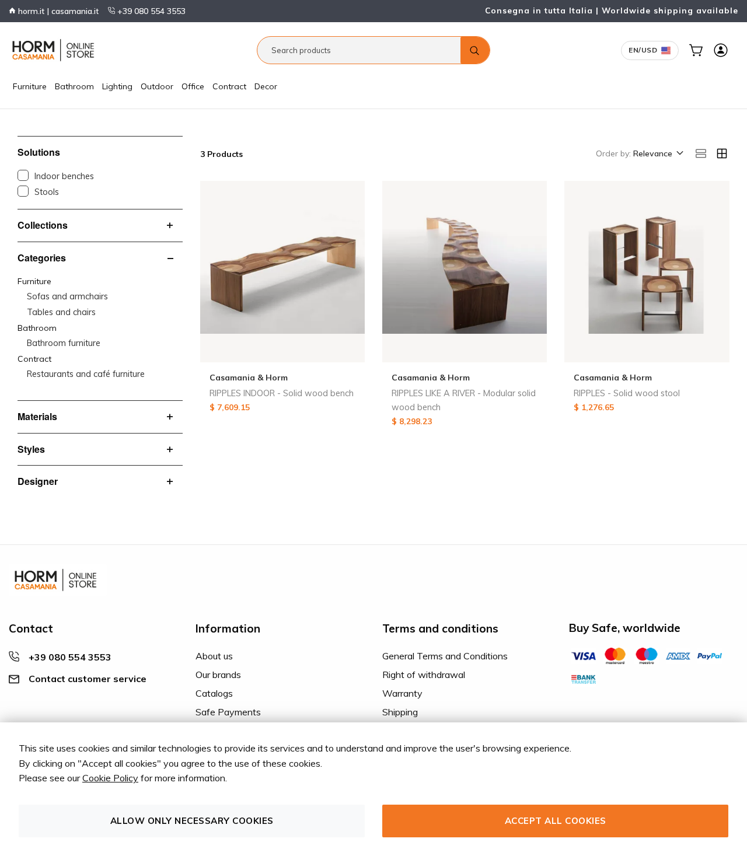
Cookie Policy (110, 778)
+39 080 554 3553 (150, 11)
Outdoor (157, 86)
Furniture (30, 86)
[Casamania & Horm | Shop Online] (55, 50)
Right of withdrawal (423, 674)
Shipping (400, 712)
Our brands (218, 674)
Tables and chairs (61, 312)
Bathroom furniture (63, 343)
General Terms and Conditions (445, 656)
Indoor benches (64, 176)
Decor (265, 86)
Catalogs (214, 693)
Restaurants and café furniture (86, 374)
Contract (229, 86)
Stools (46, 192)
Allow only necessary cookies (192, 820)
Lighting (117, 86)
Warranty (402, 693)
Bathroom (74, 86)
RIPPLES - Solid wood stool (627, 393)
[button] (657, 154)
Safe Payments (228, 712)
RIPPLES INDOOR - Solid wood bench (282, 393)
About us (214, 656)
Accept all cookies (555, 820)
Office (192, 86)
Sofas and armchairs (67, 296)
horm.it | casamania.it (57, 11)
